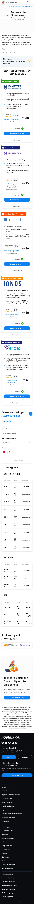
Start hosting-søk (18, 697)
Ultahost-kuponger (8, 893)
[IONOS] (12, 283)
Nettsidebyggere (7, 868)
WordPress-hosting (8, 838)
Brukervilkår (6, 821)
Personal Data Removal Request (12, 813)
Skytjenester (6, 857)
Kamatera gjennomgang (11, 119)
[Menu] (30, 2)
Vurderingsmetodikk (15, 6)
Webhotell (5, 834)
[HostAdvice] (9, 2)
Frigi (3, 810)
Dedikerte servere (7, 861)
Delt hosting (5, 842)
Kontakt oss (5, 791)
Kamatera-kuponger (8, 881)
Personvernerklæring (8, 817)
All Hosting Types (7, 830)
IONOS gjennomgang (12, 314)
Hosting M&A (15, 775)
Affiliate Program (7, 798)
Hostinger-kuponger (8, 889)
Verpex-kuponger (7, 896)
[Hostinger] (12, 153)
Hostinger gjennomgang (11, 185)
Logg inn (25, 757)
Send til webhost (7, 802)
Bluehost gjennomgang (11, 250)
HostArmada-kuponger (9, 885)
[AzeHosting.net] (5, 15)
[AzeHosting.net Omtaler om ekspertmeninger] (3, 52)
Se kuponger (17, 128)
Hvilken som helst (9, 433)
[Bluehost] (12, 219)
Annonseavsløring (27, 6)
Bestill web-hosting (8, 806)
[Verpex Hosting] (12, 348)
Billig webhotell (7, 845)
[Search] (27, 2)
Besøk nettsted (15, 133)
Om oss (4, 787)
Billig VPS (5, 853)
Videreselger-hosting (8, 864)
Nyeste (5, 442)
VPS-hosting (6, 849)
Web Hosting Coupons (9, 878)
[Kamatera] (12, 87)
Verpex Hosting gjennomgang (12, 381)
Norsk (8, 452)
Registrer (9, 757)
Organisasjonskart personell (11, 795)
